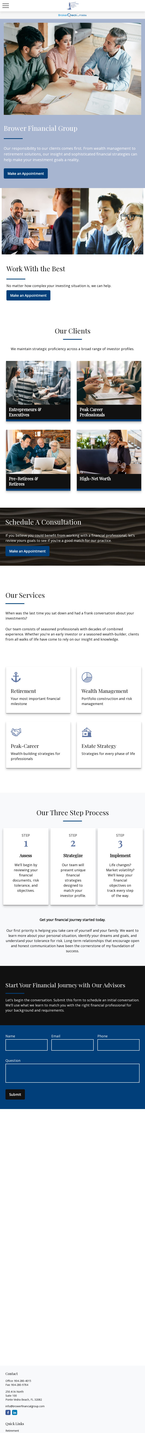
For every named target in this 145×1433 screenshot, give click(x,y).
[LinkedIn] (14, 1412)
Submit (15, 1094)
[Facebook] (8, 1412)
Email (55, 1036)
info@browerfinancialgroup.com (25, 1406)
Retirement (12, 1430)
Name (10, 1036)
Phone (102, 1036)
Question (12, 1060)
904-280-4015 (22, 1381)
